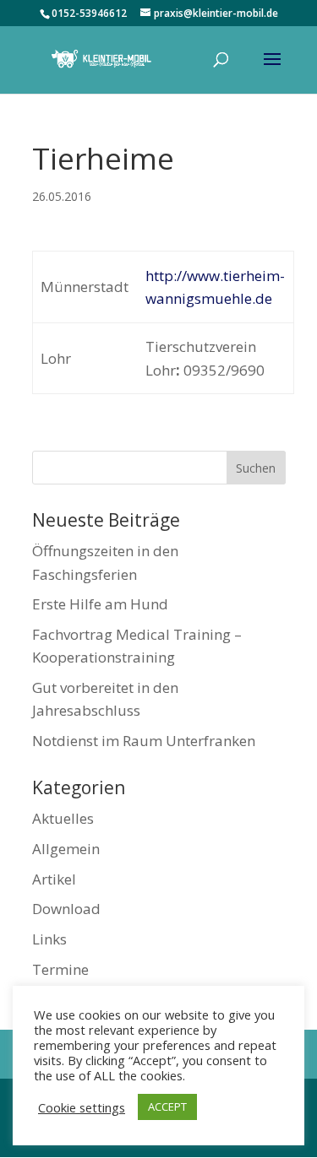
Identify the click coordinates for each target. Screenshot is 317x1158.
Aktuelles (63, 818)
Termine (60, 969)
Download (66, 908)
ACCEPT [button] (167, 1106)
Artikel (54, 879)
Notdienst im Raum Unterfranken (143, 740)
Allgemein (66, 848)
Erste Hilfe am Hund (100, 604)
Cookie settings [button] (81, 1107)
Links (49, 939)
